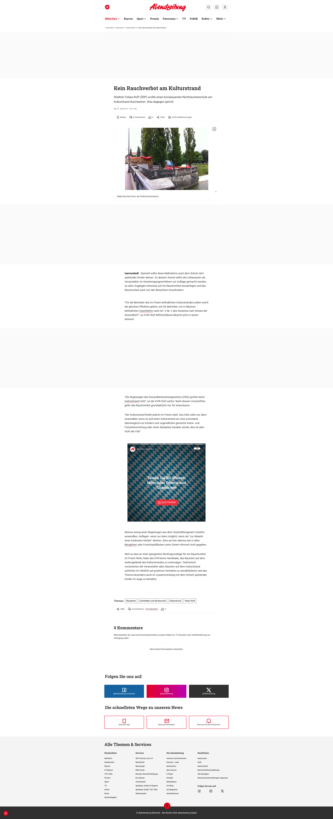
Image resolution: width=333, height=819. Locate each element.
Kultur (206, 18)
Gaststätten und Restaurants (152, 601)
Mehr (219, 18)
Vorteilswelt (141, 782)
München (111, 18)
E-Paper (169, 774)
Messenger (140, 766)
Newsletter (140, 762)
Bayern (128, 18)
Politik (194, 18)
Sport (140, 18)
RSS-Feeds (140, 770)
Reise (106, 793)
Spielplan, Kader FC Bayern (147, 786)
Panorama (169, 18)
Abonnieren (171, 766)
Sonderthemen (172, 793)
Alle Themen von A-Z (144, 758)
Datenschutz (203, 766)
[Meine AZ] (225, 7)
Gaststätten (146, 310)
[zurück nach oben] (167, 807)
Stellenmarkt (141, 793)
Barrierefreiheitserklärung (208, 770)
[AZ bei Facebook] (199, 791)
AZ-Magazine (172, 790)
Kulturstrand (132, 401)
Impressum (202, 758)
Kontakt (169, 778)
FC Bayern (108, 770)
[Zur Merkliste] (217, 7)
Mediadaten (171, 782)
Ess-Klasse (140, 778)
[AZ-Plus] (107, 7)
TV (184, 18)
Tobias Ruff (189, 601)
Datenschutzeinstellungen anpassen (213, 778)
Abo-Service (171, 770)
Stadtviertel (130, 28)
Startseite (109, 28)
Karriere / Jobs (172, 762)
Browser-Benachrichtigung (147, 774)
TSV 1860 (108, 774)
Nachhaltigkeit (110, 797)
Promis (154, 18)
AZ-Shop (170, 786)
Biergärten (131, 544)
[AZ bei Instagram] (210, 791)
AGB (199, 762)
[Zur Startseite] (167, 11)
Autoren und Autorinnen (176, 758)
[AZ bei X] (222, 791)
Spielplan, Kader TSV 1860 (146, 790)
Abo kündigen (203, 774)
